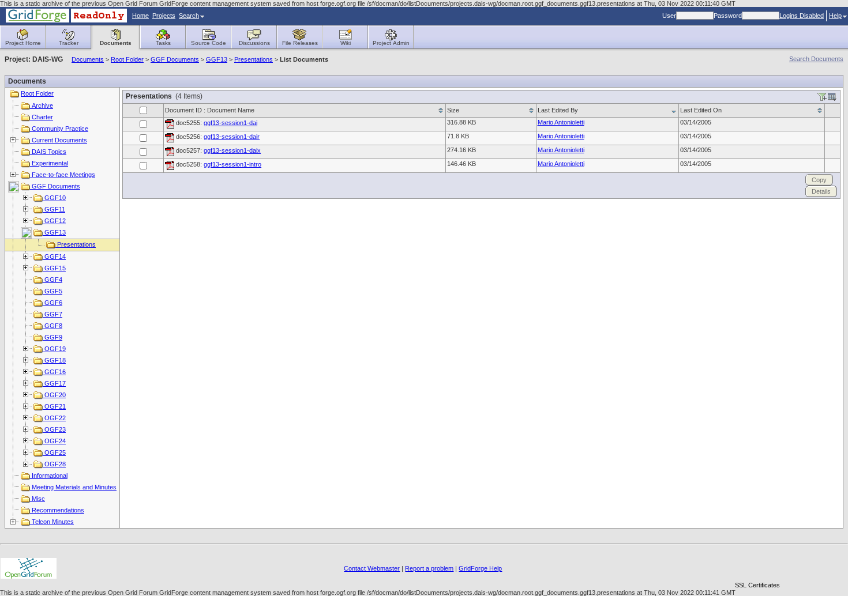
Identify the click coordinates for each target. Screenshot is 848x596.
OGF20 (54, 394)
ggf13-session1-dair (232, 136)
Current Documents (58, 140)
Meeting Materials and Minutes (73, 487)
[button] (757, 565)
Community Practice (59, 128)
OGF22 (54, 417)
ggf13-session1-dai (230, 122)
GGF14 (54, 256)
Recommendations (57, 510)
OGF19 (54, 348)
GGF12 (54, 220)
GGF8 (52, 325)
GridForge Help (480, 568)
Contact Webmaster (372, 568)
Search (189, 15)
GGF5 (52, 291)
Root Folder (127, 59)
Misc (37, 498)
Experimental (49, 163)
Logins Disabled (801, 15)
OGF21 (54, 406)
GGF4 (52, 279)
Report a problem (429, 568)
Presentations (253, 59)
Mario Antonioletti (561, 122)
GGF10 (54, 197)
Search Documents (816, 58)
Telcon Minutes (52, 521)
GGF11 (54, 209)
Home (140, 15)
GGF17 (54, 383)
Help (835, 15)
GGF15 (54, 268)
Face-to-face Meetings (62, 174)
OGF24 (54, 440)
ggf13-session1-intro (232, 164)
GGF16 (54, 371)
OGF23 (54, 429)
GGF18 (54, 360)
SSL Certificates (757, 585)
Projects (163, 15)
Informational (48, 475)
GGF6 (52, 302)
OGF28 (54, 464)
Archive (41, 105)
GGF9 (52, 337)
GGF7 (52, 314)
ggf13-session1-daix (232, 150)
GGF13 (216, 59)
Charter (41, 117)
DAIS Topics (48, 151)
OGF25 (54, 452)
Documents (88, 59)
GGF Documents (175, 59)
